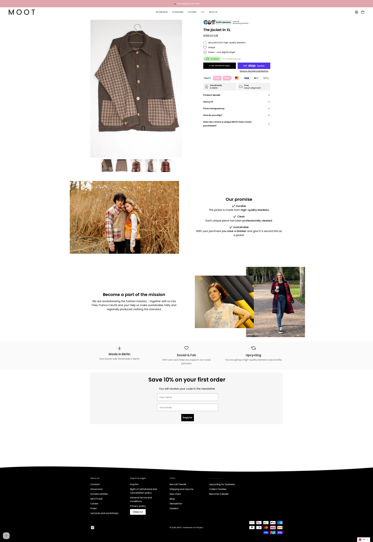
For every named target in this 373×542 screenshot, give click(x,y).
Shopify (199, 527)
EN (364, 539)
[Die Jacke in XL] (107, 165)
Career (94, 503)
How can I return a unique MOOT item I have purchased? (227, 123)
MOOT (179, 527)
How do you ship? (212, 115)
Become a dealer (219, 494)
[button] (162, 12)
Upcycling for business (222, 484)
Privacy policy (138, 506)
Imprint (134, 484)
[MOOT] (22, 12)
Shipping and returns (181, 489)
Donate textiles (99, 494)
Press (93, 508)
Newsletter (176, 503)
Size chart (175, 494)
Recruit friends (178, 484)
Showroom (96, 489)
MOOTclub (96, 498)
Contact (95, 484)
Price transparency (214, 108)
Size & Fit (208, 101)
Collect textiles (217, 489)
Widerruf (138, 512)
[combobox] (363, 539)
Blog (172, 498)
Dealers (174, 508)
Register (187, 417)
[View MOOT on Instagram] (92, 527)
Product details (211, 95)
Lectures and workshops (104, 513)
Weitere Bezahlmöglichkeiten (254, 71)
